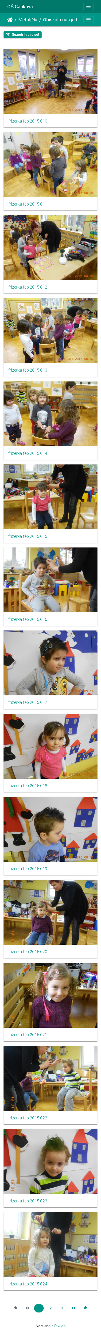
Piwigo (60, 1326)
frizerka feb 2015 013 (27, 370)
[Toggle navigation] (88, 6)
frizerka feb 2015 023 (27, 1201)
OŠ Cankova (20, 6)
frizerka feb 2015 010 (27, 121)
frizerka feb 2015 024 (27, 1284)
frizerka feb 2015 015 (27, 536)
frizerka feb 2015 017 (27, 702)
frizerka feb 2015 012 (27, 287)
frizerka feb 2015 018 (27, 785)
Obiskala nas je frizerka (62, 20)
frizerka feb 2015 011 (27, 204)
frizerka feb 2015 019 (27, 868)
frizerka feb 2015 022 (27, 1118)
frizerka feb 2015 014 (27, 453)
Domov (10, 19)
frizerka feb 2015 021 (27, 1034)
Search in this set (25, 34)
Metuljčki (27, 20)
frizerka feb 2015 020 (27, 951)
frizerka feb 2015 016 (27, 619)
